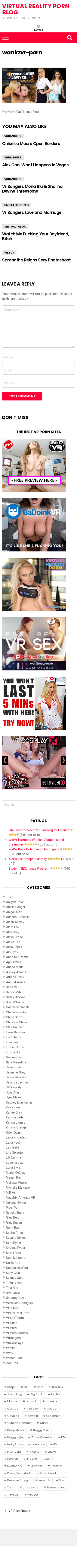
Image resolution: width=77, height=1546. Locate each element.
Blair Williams (15, 1002)
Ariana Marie (15, 967)
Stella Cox (13, 1263)
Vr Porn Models (17, 1333)
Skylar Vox (13, 1253)
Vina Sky (12, 1308)
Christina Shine (16, 1022)
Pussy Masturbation (20, 1473)
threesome (30, 1487)
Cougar (52, 1409)
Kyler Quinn (14, 1132)
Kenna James (15, 1122)
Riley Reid (12, 1218)
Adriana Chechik (17, 917)
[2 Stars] (6, 111)
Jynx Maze (13, 1097)
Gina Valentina (16, 1062)
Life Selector (15, 1152)
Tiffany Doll (14, 1283)
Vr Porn (11, 1328)
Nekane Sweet (16, 1203)
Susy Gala (13, 1273)
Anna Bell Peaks (17, 957)
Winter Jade (14, 1358)
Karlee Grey (14, 1112)
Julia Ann (12, 1092)
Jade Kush (13, 1067)
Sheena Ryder (15, 1248)
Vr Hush (11, 1323)
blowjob (31, 1401)
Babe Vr (11, 987)
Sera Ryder (13, 1243)
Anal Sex (57, 1387)
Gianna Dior (14, 1057)
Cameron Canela (18, 1007)
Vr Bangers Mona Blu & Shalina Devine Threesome (32, 189)
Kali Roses (13, 1107)
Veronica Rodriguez (20, 1303)
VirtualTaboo (15, 227)
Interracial (14, 1452)
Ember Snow (15, 1047)
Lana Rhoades (16, 1137)
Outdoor (36, 1466)
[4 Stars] (11, 111)
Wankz (10, 1348)
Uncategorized (16, 205)
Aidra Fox (12, 927)
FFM (63, 1437)
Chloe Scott (14, 1017)
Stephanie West (17, 1268)
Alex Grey (12, 932)
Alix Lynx (12, 952)
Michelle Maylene (18, 1187)
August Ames (15, 982)
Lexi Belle (12, 1147)
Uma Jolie (13, 1293)
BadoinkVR (13, 992)
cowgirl (33, 1416)
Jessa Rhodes (16, 1077)
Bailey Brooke (15, 997)
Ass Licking (14, 1394)
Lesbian (12, 1459)
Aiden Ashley (15, 922)
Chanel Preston (17, 1012)
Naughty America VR (20, 1197)
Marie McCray (15, 1173)
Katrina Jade (15, 1117)
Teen (10, 1487)
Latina (52, 1452)
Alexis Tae (13, 942)
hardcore (38, 1444)
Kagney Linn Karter (19, 1102)
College (12, 1409)
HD (55, 1444)
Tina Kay (12, 1288)
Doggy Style (41, 1430)
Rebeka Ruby (15, 1213)
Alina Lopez (14, 947)
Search (69, 37)
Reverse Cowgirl (18, 1480)
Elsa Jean (12, 1042)
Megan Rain (14, 1177)
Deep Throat (16, 1430)
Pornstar (56, 1466)
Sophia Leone (15, 1258)
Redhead (49, 1473)
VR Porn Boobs (19, 1511)
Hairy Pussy (15, 1444)
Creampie (53, 1416)
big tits (55, 1394)
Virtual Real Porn (17, 1313)
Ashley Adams (16, 972)
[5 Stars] (13, 111)
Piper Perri (13, 1208)
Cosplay (32, 1409)
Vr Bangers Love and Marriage (31, 212)
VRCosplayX (14, 1343)
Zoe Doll (12, 1363)
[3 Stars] (8, 111)
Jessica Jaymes (17, 1082)
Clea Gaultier (15, 1027)
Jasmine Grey (15, 1072)
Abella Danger (15, 907)
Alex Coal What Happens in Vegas (35, 165)
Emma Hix (13, 1052)
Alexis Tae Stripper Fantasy (28, 859)
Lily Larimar (14, 1157)
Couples (13, 1416)
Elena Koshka (15, 1032)
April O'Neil (13, 962)
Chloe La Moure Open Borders (31, 143)
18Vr (9, 897)
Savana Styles (16, 1238)
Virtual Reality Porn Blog (36, 9)
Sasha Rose (14, 1233)
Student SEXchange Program (29, 868)
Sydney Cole (14, 1278)
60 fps (11, 1387)
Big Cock (37, 1394)
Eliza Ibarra (13, 1037)
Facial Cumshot (42, 1437)
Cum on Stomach (19, 1423)
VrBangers (13, 136)
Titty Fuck (13, 1495)
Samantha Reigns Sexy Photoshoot (36, 260)
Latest (38, 29)
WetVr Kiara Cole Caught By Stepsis (34, 849)
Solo (62, 1480)
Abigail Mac (14, 912)
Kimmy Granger (17, 1127)
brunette (52, 1401)
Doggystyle (15, 1437)
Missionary (14, 1466)
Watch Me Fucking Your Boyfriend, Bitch (35, 236)
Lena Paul (13, 1142)
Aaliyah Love (15, 902)
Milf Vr (10, 1193)
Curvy (44, 1423)
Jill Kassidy (13, 1087)
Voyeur (33, 1495)
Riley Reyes (14, 1223)
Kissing (35, 1452)
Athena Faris (15, 977)
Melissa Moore (16, 1183)
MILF (48, 1459)
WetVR (9, 253)
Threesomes (56, 1487)
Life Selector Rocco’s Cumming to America (39, 830)
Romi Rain (13, 1228)
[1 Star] (3, 111)
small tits (45, 1480)
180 (26, 1387)
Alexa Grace (14, 937)
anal (40, 1387)
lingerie (32, 1459)
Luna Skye (13, 1167)
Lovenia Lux (14, 1163)
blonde (12, 1401)
